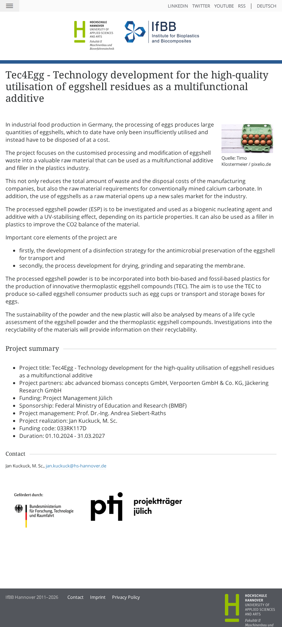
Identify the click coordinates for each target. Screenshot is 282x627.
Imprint (98, 597)
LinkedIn (178, 6)
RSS (242, 6)
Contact (75, 597)
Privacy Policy (126, 597)
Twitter (201, 6)
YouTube (224, 6)
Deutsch (266, 6)
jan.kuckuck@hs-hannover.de (76, 466)
